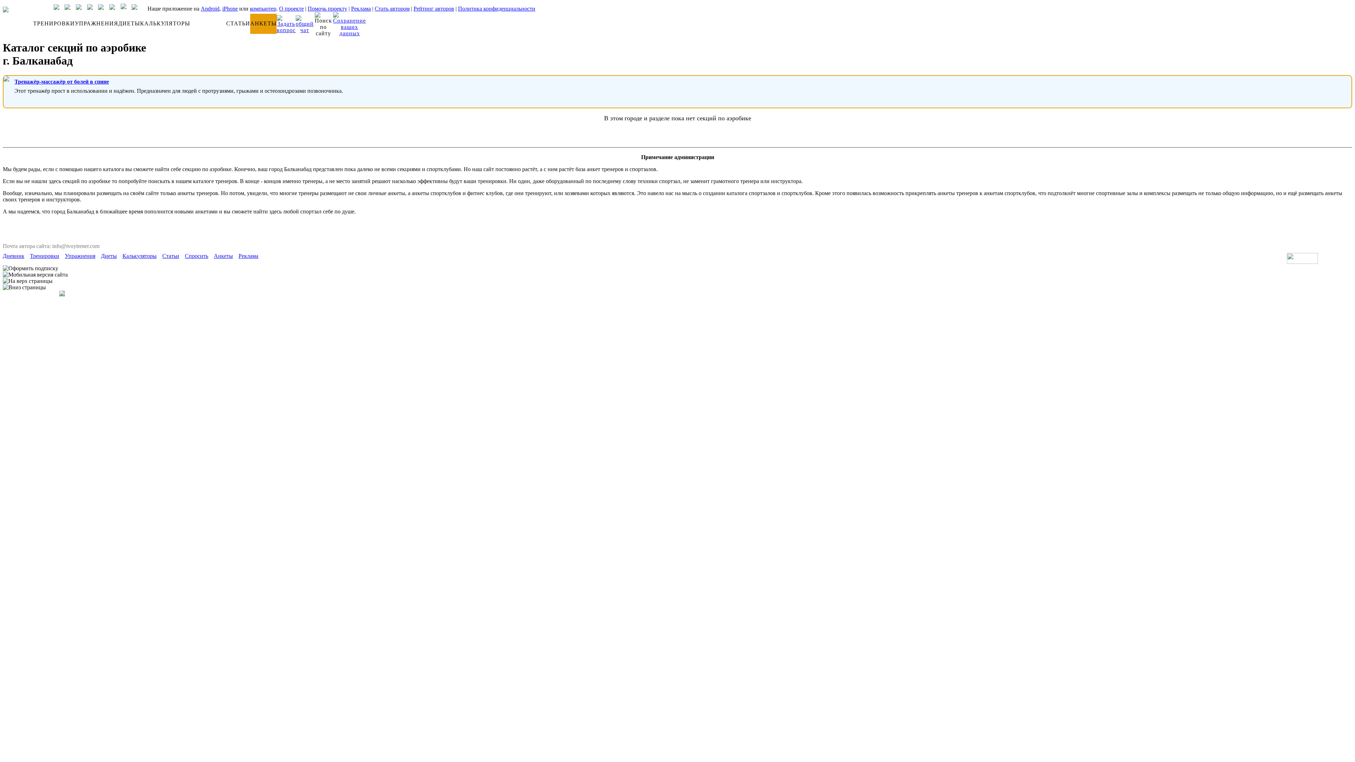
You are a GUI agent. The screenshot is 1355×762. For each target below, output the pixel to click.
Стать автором (392, 9)
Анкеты (223, 256)
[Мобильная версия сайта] (35, 275)
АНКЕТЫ (263, 23)
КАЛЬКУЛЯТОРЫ (165, 23)
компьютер (263, 9)
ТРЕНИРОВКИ (54, 23)
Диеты (109, 256)
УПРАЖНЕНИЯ (96, 23)
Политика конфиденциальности (496, 9)
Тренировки (44, 256)
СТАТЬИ (238, 23)
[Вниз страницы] (24, 287)
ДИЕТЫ (129, 23)
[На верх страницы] (28, 281)
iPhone (230, 9)
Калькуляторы (139, 256)
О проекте (291, 9)
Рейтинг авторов (434, 9)
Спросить (196, 256)
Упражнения (80, 256)
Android (210, 9)
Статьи (170, 256)
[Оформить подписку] (30, 268)
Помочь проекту (327, 9)
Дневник (13, 256)
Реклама (361, 9)
